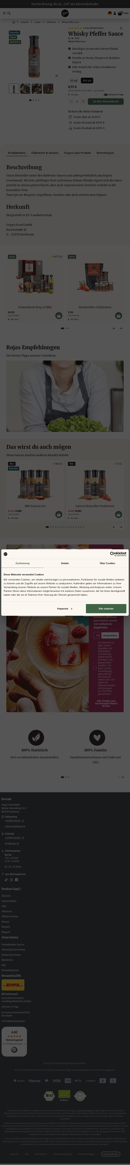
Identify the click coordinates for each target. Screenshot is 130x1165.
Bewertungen (105, 152)
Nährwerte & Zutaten (44, 152)
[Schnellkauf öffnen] (58, 315)
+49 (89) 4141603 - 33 (14, 820)
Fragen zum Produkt (77, 152)
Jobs (4, 906)
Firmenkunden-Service (13, 944)
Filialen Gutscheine (11, 954)
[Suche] (9, 13)
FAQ (4, 965)
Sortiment (24, 22)
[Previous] (114, 328)
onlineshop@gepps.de (15, 826)
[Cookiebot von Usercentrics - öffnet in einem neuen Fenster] (112, 554)
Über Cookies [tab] (107, 563)
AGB (27, 1154)
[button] (121, 28)
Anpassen (62, 608)
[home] (14, 22)
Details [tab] (65, 563)
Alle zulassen (106, 608)
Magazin (6, 932)
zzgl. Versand (98, 90)
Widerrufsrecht (41, 1154)
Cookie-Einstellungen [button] (86, 1154)
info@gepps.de (12, 843)
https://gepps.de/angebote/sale (84, 1110)
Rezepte (6, 926)
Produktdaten (17, 152)
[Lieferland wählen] (110, 13)
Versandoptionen (10, 970)
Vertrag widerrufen (110, 1154)
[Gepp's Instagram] (11, 879)
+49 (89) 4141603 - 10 (14, 837)
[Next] (121, 328)
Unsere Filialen (9, 901)
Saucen (38, 22)
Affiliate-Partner (10, 916)
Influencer (7, 911)
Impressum (14, 1154)
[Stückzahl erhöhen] (83, 101)
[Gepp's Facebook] (16, 879)
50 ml (73, 80)
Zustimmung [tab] (23, 563)
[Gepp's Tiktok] (6, 879)
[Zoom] (57, 76)
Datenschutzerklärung (62, 1154)
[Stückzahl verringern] (71, 101)
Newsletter (7, 959)
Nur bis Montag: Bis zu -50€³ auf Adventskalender (65, 4)
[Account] (114, 13)
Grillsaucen (51, 22)
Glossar (5, 921)
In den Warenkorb (106, 101)
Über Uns (6, 895)
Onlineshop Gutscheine (13, 949)
